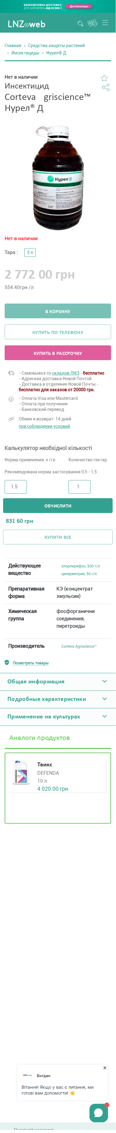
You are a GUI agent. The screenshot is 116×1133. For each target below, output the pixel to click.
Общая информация (35, 682)
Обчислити (57, 506)
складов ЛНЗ (65, 373)
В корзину (57, 311)
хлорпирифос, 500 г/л (80, 566)
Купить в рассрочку (58, 353)
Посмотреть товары (30, 663)
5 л (30, 252)
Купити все (58, 537)
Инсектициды (25, 52)
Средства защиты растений (56, 45)
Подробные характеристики (46, 699)
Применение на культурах (43, 717)
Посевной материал (34, 1129)
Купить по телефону (57, 332)
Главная (13, 45)
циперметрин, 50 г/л (79, 574)
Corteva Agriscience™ (79, 646)
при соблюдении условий (44, 426)
